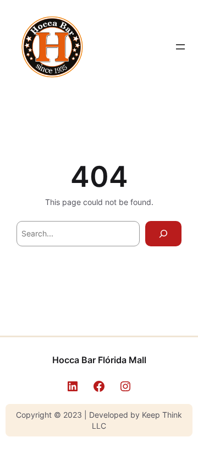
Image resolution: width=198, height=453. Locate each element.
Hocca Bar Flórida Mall (99, 359)
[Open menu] (180, 46)
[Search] (163, 234)
